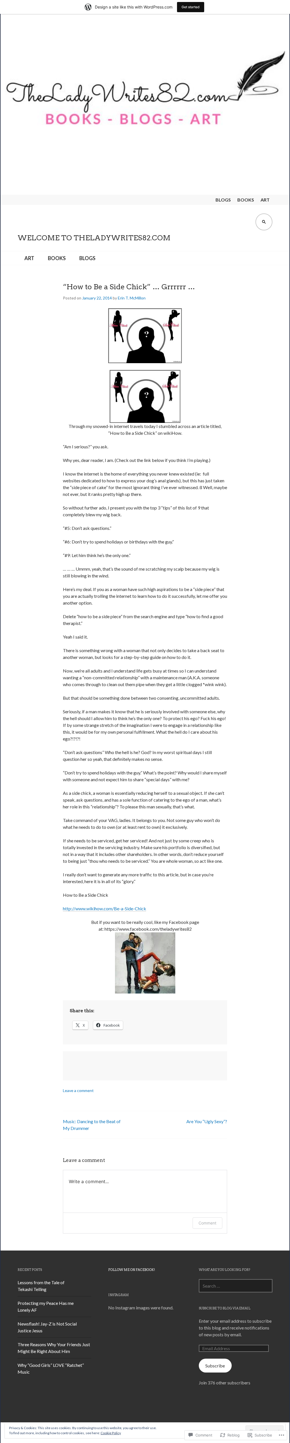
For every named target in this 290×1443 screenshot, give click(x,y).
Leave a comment (78, 1090)
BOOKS (245, 199)
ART (265, 199)
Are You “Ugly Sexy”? (206, 1121)
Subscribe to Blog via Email (224, 1308)
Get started (191, 7)
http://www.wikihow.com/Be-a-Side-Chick (104, 908)
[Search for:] (235, 1285)
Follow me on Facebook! (131, 1270)
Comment (207, 1223)
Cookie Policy (111, 1433)
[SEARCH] (263, 221)
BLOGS (223, 199)
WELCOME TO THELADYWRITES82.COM (94, 238)
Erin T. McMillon (132, 298)
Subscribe (215, 1365)
